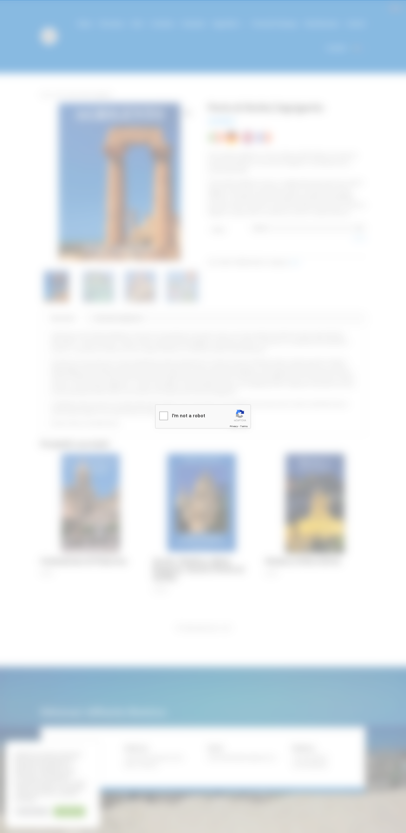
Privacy (234, 426)
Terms (244, 426)
